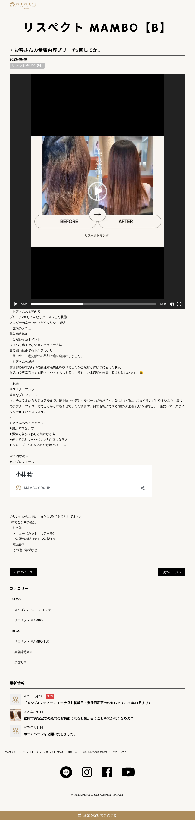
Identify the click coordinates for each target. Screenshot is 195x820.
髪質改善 (20, 662)
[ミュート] (171, 304)
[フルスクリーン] (179, 304)
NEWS (16, 599)
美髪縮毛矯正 (23, 652)
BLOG (16, 631)
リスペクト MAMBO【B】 (27, 65)
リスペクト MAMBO (28, 620)
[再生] (15, 304)
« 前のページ (23, 572)
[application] (97, 191)
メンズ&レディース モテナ (32, 610)
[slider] (93, 304)
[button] (97, 191)
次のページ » (172, 572)
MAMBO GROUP (15, 752)
